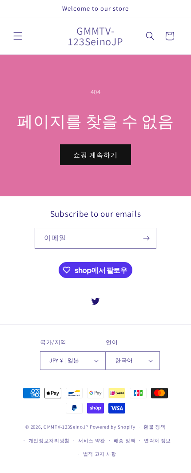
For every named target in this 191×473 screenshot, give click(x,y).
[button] (18, 36)
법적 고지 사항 (100, 454)
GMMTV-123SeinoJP (66, 427)
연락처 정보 (157, 440)
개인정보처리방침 (49, 440)
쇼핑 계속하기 (95, 155)
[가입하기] (146, 238)
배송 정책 (125, 440)
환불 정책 (154, 427)
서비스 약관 (91, 440)
